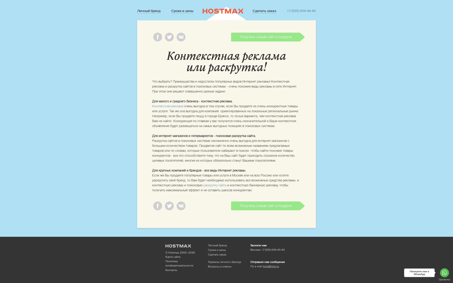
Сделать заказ (264, 11)
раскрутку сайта (214, 185)
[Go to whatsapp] (444, 272)
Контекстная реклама (167, 106)
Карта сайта (172, 256)
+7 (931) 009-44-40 (301, 11)
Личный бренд (148, 11)
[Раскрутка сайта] (223, 11)
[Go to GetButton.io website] (444, 279)
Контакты (171, 270)
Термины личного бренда (224, 261)
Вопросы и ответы (219, 266)
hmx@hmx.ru (271, 266)
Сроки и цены (182, 11)
